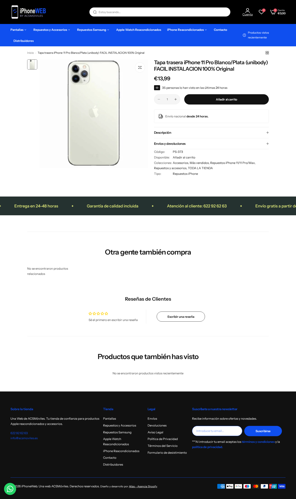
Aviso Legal (155, 432)
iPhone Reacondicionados (121, 451)
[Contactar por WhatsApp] (10, 489)
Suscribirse (263, 431)
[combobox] (159, 12)
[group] (93, 113)
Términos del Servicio (163, 446)
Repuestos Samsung (117, 432)
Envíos (152, 418)
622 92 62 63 (19, 433)
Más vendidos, (200, 163)
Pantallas (109, 418)
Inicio (30, 53)
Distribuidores (113, 464)
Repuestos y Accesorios (119, 425)
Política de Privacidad (163, 439)
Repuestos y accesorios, (171, 168)
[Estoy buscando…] (94, 12)
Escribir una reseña (181, 317)
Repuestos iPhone (185, 174)
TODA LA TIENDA (200, 168)
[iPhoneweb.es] (28, 12)
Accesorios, (181, 163)
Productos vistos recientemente (258, 35)
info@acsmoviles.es (24, 438)
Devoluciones (157, 425)
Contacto (109, 458)
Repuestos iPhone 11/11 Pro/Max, (233, 163)
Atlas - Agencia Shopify (143, 486)
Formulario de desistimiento (167, 452)
